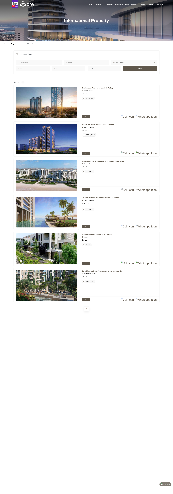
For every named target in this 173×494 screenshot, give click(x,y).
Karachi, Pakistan (88, 127)
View (85, 116)
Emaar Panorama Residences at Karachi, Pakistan (101, 198)
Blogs (127, 4)
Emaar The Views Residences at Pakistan (98, 124)
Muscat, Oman (87, 164)
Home (90, 4)
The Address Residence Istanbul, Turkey (97, 88)
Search (140, 68)
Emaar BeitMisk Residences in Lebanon (97, 234)
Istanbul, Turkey (88, 90)
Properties (98, 4)
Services (134, 4)
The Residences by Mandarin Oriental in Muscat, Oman (103, 161)
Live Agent (166, 484)
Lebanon (86, 237)
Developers (109, 4)
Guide (143, 4)
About (151, 4)
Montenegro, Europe (89, 273)
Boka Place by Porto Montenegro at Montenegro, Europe (103, 271)
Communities (119, 4)
